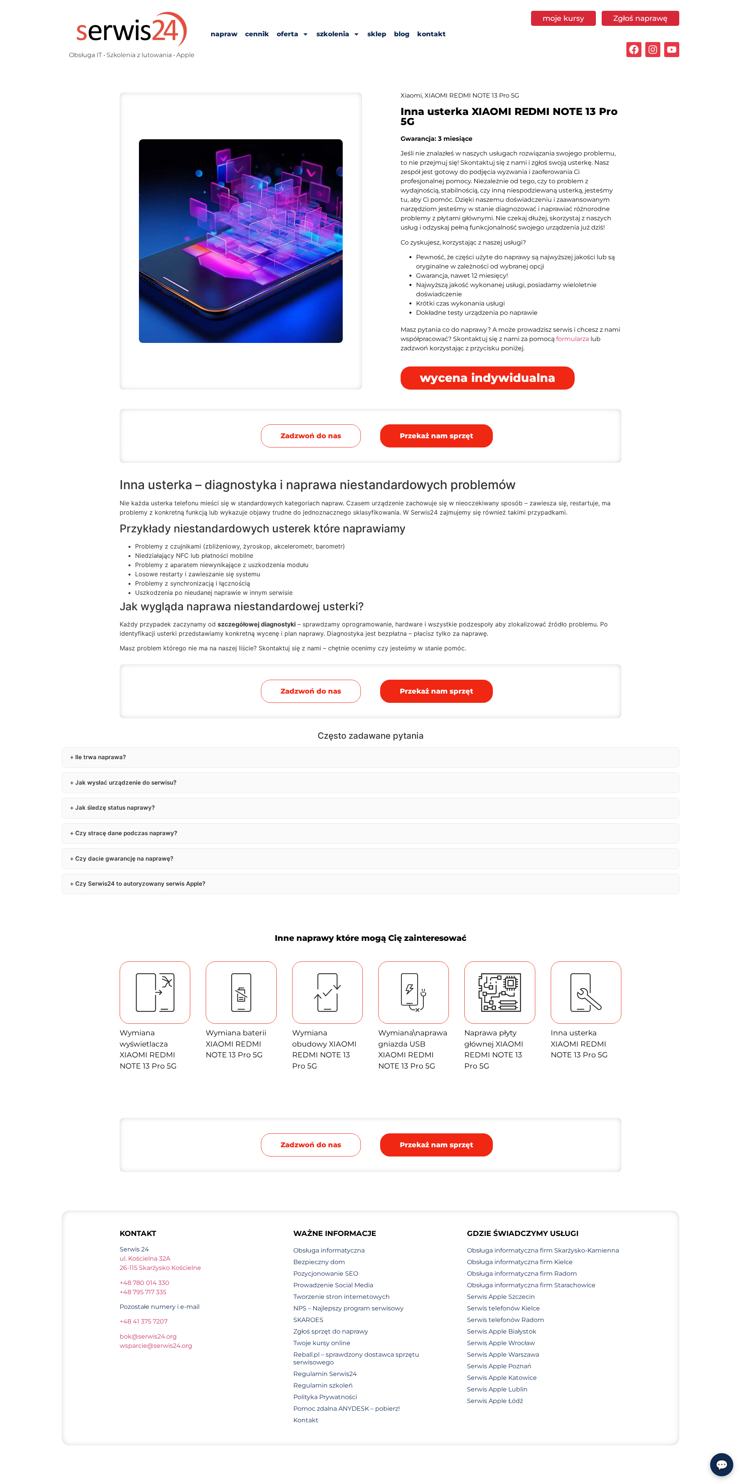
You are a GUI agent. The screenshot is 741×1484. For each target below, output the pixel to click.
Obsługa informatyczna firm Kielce (520, 1262)
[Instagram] (652, 49)
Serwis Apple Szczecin (501, 1296)
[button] (436, 435)
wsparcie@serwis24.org (156, 1345)
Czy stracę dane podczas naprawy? (126, 833)
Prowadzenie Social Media (333, 1285)
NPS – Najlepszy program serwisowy (348, 1308)
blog (401, 34)
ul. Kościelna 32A (145, 1258)
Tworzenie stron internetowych (341, 1296)
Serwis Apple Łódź (495, 1401)
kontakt (431, 34)
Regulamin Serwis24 (325, 1374)
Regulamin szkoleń (323, 1385)
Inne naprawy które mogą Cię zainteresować (371, 938)
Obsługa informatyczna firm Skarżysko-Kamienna (543, 1250)
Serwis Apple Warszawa (503, 1354)
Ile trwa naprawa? (100, 757)
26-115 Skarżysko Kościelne (160, 1267)
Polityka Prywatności (325, 1397)
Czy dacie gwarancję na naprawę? (124, 858)
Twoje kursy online (321, 1343)
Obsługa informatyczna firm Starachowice (531, 1285)
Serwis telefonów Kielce (503, 1308)
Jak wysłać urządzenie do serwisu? (125, 782)
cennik (257, 34)
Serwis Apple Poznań (499, 1366)
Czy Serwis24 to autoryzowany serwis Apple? (140, 883)
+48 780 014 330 (144, 1282)
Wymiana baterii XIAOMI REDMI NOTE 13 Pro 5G (236, 1043)
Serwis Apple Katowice (502, 1377)
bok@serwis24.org (148, 1336)
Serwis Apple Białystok (501, 1331)
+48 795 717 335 (143, 1292)
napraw (224, 34)
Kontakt (305, 1420)
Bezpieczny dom (319, 1262)
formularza (572, 339)
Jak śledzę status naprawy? (115, 807)
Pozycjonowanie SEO (325, 1273)
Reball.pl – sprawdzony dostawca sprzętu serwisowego (356, 1358)
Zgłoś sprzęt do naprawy (330, 1331)
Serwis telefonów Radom (505, 1320)
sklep (376, 34)
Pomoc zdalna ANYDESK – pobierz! (346, 1408)
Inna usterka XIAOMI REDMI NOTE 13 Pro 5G (579, 1043)
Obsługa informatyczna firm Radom (522, 1273)
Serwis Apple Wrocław (501, 1343)
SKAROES (308, 1320)
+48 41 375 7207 (143, 1321)
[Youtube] (671, 49)
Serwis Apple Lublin (497, 1389)
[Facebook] (633, 49)
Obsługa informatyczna (329, 1250)
